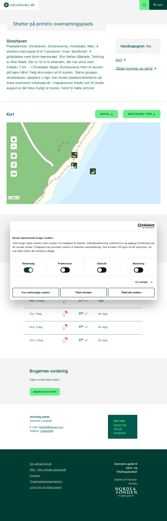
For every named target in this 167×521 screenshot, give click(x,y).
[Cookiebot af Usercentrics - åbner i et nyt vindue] (140, 226)
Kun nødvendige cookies (36, 292)
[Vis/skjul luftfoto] (14, 156)
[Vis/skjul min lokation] (14, 165)
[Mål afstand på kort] (14, 174)
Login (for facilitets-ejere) (45, 487)
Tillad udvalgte (83, 292)
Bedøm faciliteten (44, 391)
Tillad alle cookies (131, 292)
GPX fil (105, 114)
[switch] (65, 270)
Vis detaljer (141, 282)
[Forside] (19, 4)
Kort (119, 60)
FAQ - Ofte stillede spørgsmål (48, 469)
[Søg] (144, 5)
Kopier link (120, 424)
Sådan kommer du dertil (134, 68)
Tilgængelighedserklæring (46, 481)
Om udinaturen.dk (41, 463)
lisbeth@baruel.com (51, 427)
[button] (158, 5)
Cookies (35, 475)
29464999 (46, 431)
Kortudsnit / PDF (140, 114)
